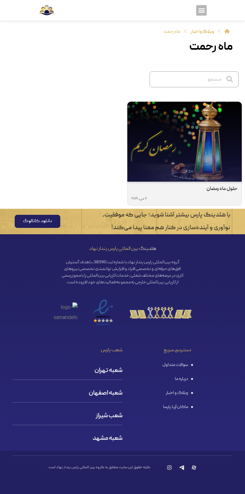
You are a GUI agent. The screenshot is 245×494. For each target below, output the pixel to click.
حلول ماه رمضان (222, 189)
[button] (201, 10)
